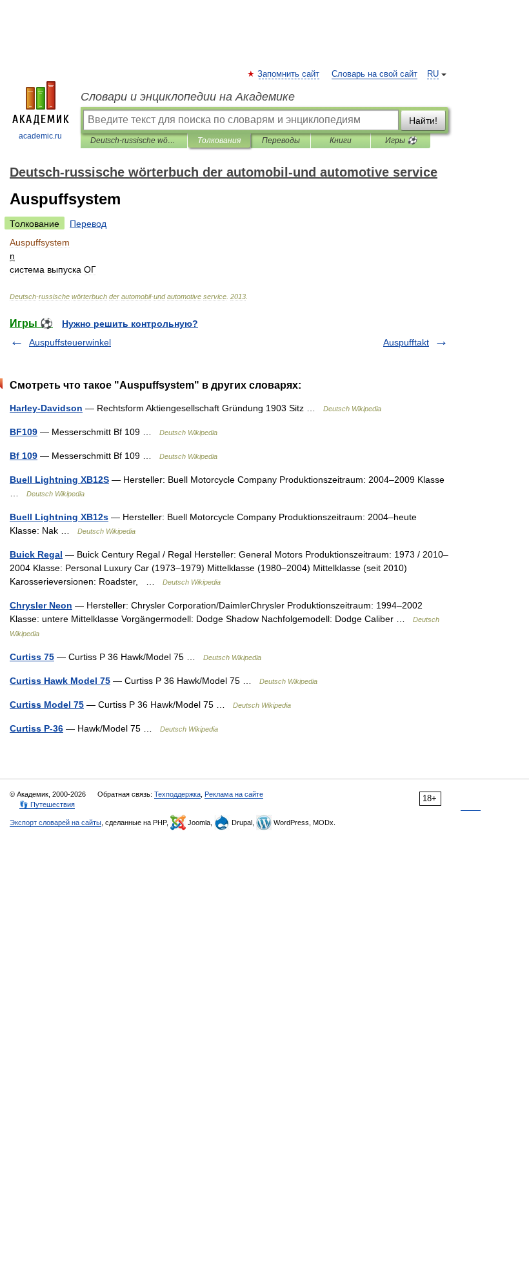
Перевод (88, 224)
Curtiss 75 (32, 657)
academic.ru (40, 136)
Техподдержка (177, 794)
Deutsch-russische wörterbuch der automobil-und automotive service (133, 140)
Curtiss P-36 (36, 728)
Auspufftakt (406, 342)
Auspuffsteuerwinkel (70, 342)
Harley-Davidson (46, 408)
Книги (341, 140)
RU (433, 74)
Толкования (219, 140)
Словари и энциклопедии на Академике (188, 96)
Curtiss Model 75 (47, 704)
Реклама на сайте (234, 794)
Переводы (281, 140)
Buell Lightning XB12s (59, 517)
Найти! (423, 120)
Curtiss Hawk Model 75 (60, 681)
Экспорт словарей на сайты (55, 822)
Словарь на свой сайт (374, 74)
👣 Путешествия (47, 804)
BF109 (23, 432)
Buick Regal (36, 554)
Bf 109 (23, 456)
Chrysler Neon (41, 605)
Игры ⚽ (401, 140)
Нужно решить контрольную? (130, 323)
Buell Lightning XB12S (59, 479)
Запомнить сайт (289, 74)
